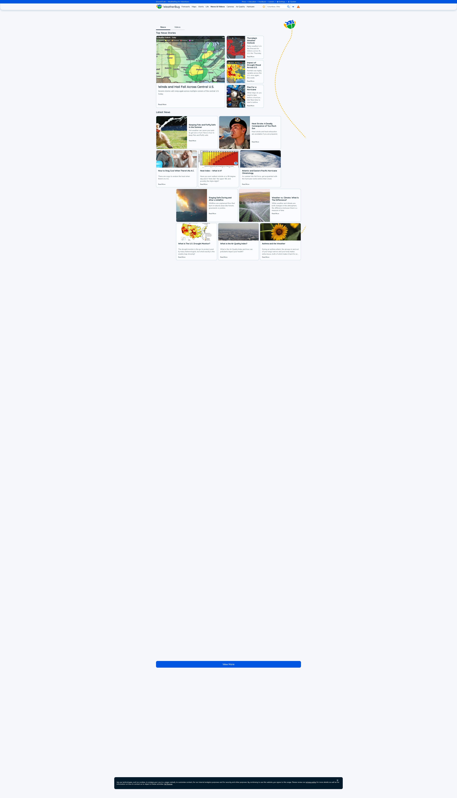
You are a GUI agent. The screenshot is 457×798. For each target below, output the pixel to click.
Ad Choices (168, 784)
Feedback (262, 2)
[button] (337, 780)
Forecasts (185, 6)
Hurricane (250, 6)
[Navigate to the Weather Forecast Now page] (168, 6)
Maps (194, 6)
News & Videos (218, 6)
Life (207, 6)
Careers (271, 2)
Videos (177, 27)
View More (228, 664)
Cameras (230, 6)
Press (244, 2)
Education (252, 2)
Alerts (201, 6)
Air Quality (240, 6)
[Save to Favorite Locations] (264, 6)
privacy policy (311, 782)
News (163, 27)
